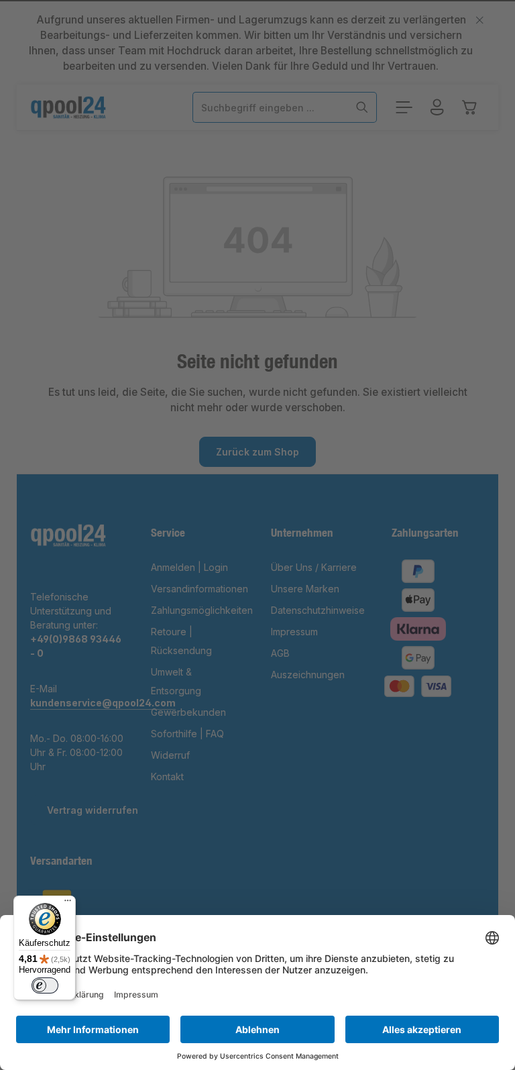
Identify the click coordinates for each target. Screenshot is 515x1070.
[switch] (45, 985)
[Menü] (68, 904)
